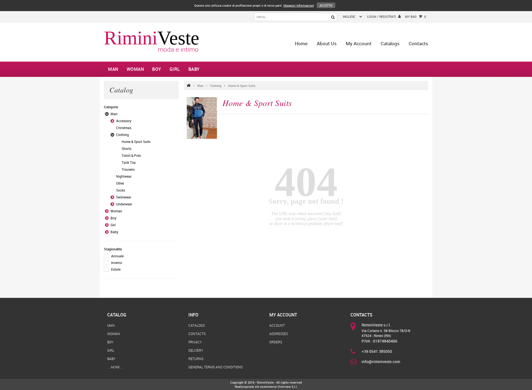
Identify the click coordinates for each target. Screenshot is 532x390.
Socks (120, 190)
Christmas (123, 127)
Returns (195, 358)
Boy (156, 69)
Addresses (278, 333)
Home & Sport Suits (241, 86)
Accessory (123, 121)
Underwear (124, 204)
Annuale (117, 256)
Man (113, 69)
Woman (135, 69)
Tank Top (129, 162)
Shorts (126, 148)
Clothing (215, 86)
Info (193, 315)
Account (277, 325)
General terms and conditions (215, 367)
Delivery (195, 350)
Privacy (195, 342)
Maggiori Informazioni (298, 5)
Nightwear (124, 176)
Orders (275, 342)
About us (327, 43)
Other (120, 183)
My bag (415, 16)
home (301, 43)
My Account (359, 43)
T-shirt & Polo (131, 155)
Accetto (325, 5)
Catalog (116, 315)
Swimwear (123, 197)
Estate (116, 269)
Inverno (116, 262)
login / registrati (381, 16)
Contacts (418, 43)
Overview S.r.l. (288, 386)
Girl (175, 69)
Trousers (128, 169)
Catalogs (390, 43)
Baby (194, 69)
